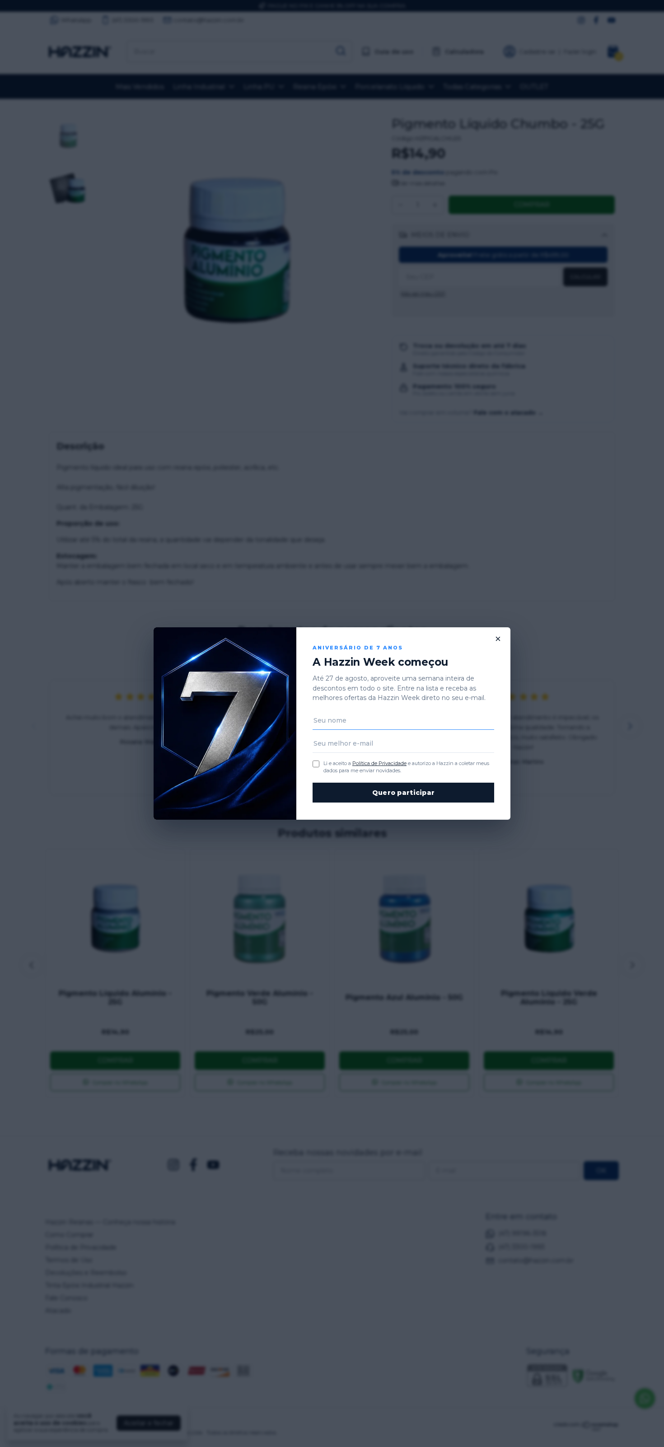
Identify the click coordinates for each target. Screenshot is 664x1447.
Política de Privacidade (379, 763)
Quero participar (403, 793)
